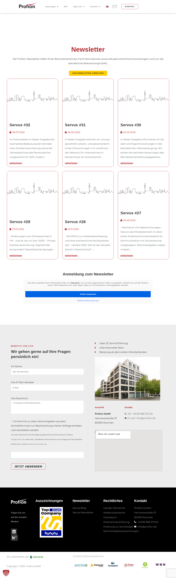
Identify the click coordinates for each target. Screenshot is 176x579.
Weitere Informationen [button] (88, 300)
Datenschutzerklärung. (37, 444)
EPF (66, 6)
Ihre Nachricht (19, 398)
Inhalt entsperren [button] (88, 294)
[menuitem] (107, 6)
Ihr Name (16, 366)
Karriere (94, 6)
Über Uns (77, 6)
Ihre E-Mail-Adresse (22, 382)
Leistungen (50, 6)
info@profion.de (17, 439)
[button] (6, 573)
